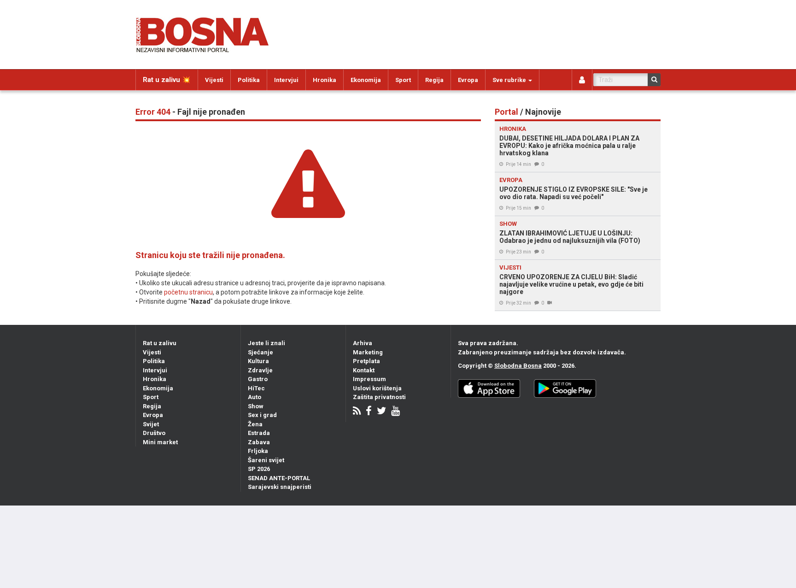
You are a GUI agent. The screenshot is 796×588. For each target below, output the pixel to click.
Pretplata (366, 361)
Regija (434, 79)
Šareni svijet (266, 460)
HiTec (256, 388)
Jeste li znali (266, 343)
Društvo (154, 432)
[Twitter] (381, 411)
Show (255, 406)
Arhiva (362, 343)
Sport (403, 79)
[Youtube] (395, 411)
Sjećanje (260, 352)
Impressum (369, 379)
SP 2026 (259, 468)
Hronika (324, 79)
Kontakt (364, 370)
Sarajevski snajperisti (279, 486)
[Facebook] (369, 411)
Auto (254, 397)
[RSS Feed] (357, 411)
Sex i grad (262, 415)
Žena (255, 424)
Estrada (259, 432)
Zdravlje (260, 370)
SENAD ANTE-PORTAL (279, 478)
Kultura (258, 361)
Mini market (160, 442)
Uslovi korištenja (377, 388)
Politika (249, 79)
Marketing (368, 352)
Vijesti (214, 79)
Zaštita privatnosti (379, 397)
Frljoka (258, 450)
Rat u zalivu (159, 343)
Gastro (258, 379)
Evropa (468, 79)
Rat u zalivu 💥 (167, 80)
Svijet (151, 424)
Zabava (259, 442)
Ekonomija (366, 79)
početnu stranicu (188, 292)
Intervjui (286, 79)
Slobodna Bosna (518, 365)
